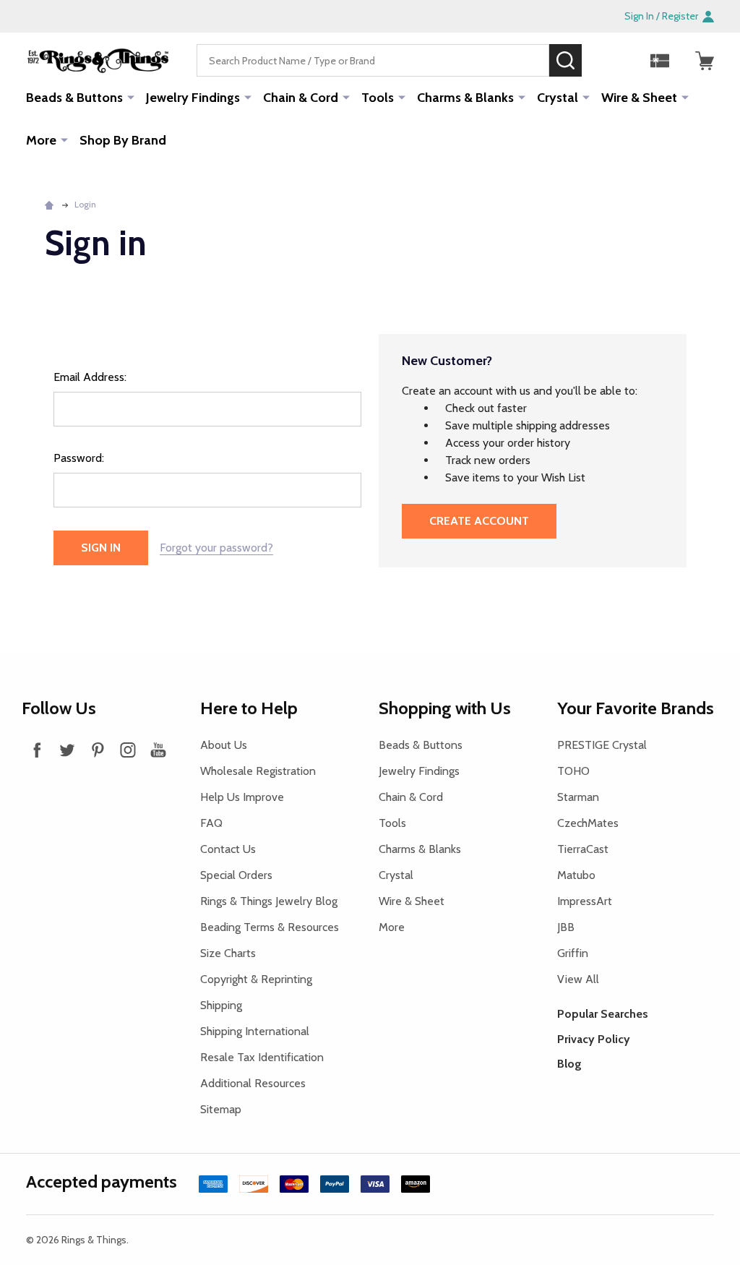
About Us (223, 745)
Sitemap (220, 1109)
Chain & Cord (300, 98)
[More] (130, 97)
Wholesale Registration (258, 771)
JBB (566, 927)
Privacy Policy (593, 1039)
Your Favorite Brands (635, 708)
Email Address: (89, 377)
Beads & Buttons (74, 98)
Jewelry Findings (193, 98)
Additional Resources (253, 1083)
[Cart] (704, 60)
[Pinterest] (97, 750)
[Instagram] (128, 750)
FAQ (211, 823)
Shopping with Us (445, 708)
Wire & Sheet (639, 98)
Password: (78, 458)
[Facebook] (37, 750)
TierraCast (582, 849)
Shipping (221, 1005)
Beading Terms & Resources (269, 927)
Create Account (479, 521)
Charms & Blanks (465, 98)
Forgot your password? (216, 547)
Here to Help (249, 708)
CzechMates (588, 823)
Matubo (576, 875)
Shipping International (254, 1031)
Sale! (603, 60)
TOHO (573, 771)
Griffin (572, 953)
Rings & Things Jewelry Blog (268, 901)
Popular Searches (602, 1014)
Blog (569, 1064)
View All (578, 979)
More (41, 140)
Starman (578, 797)
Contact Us (228, 849)
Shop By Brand (122, 140)
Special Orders (236, 875)
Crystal (557, 98)
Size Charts (228, 953)
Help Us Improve (242, 797)
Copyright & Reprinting (256, 979)
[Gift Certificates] (659, 60)
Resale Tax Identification (262, 1057)
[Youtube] (158, 750)
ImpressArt (584, 901)
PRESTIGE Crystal (602, 745)
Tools (377, 98)
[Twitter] (67, 750)
